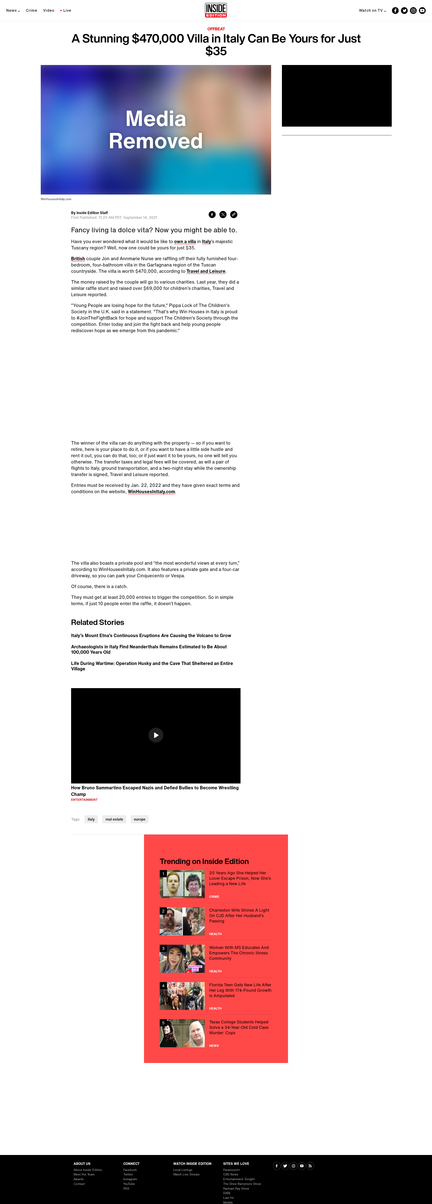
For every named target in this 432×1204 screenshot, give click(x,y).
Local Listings (182, 1170)
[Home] (216, 10)
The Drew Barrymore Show (242, 1184)
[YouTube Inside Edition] (422, 10)
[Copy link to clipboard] (234, 215)
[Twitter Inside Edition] (404, 10)
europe (139, 819)
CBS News (230, 1174)
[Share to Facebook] (212, 215)
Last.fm (228, 1198)
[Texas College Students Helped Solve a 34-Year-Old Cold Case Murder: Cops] (216, 1033)
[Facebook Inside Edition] (395, 10)
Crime (31, 10)
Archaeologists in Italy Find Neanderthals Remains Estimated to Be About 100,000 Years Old (149, 649)
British (78, 258)
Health (215, 933)
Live (67, 10)
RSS (126, 1188)
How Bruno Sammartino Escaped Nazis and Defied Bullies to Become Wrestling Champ (155, 790)
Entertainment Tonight (239, 1179)
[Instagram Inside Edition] (413, 10)
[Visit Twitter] (285, 1166)
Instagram (130, 1179)
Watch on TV (371, 10)
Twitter (128, 1174)
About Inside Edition (88, 1170)
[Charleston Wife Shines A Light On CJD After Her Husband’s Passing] (216, 921)
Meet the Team (84, 1174)
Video (48, 10)
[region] (156, 735)
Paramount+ (231, 1170)
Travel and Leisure (206, 271)
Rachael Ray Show (236, 1188)
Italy (206, 241)
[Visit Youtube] (302, 1166)
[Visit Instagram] (293, 1166)
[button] (155, 735)
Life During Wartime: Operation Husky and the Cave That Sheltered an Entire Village (152, 666)
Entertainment (84, 799)
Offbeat (216, 29)
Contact (79, 1184)
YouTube (129, 1184)
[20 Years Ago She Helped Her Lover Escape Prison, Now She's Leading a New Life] (216, 884)
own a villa (185, 241)
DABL (227, 1193)
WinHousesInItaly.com (151, 491)
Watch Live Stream (186, 1174)
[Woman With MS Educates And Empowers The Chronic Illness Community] (216, 959)
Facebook (130, 1170)
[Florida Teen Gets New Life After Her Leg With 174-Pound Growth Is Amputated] (216, 996)
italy (91, 819)
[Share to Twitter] (223, 215)
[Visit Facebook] (277, 1166)
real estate (114, 819)
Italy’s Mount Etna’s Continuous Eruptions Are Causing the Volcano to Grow (151, 635)
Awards (79, 1179)
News (11, 10)
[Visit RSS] (310, 1166)
